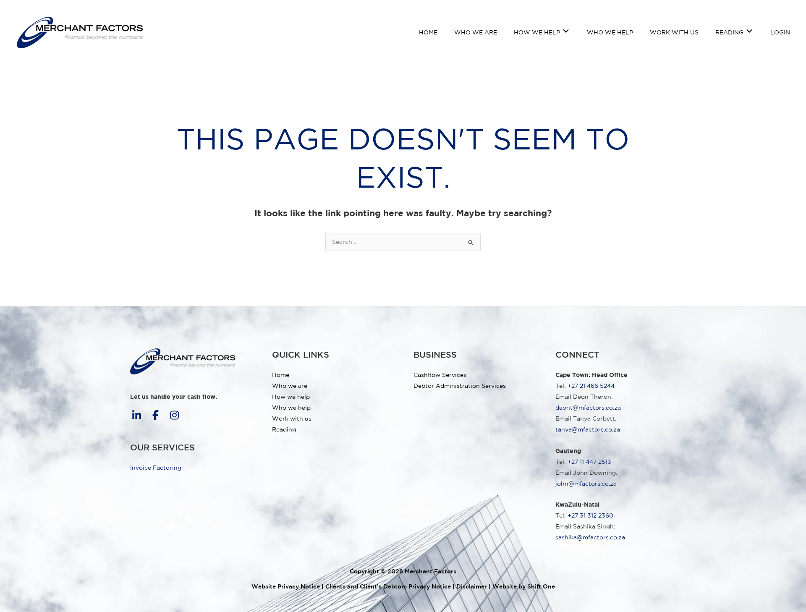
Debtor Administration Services (459, 385)
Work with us (674, 32)
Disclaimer (471, 586)
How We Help (538, 32)
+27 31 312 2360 (590, 515)
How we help (291, 396)
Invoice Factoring (155, 467)
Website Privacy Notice (285, 586)
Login (780, 32)
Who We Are (475, 32)
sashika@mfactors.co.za (590, 537)
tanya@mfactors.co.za (587, 429)
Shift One (541, 586)
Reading (730, 32)
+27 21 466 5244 (591, 385)
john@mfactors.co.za (586, 483)
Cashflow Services (439, 374)
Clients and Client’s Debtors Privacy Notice (388, 586)
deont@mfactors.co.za (588, 407)
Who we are (289, 385)
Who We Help (610, 32)
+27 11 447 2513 (589, 461)
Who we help (291, 407)
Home (428, 32)
